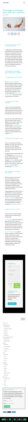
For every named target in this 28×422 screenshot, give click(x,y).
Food (5, 366)
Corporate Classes (8, 328)
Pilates (5, 368)
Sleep (5, 370)
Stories (5, 358)
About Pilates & (6, 325)
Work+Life (5, 377)
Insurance (6, 344)
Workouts (6, 375)
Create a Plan (7, 378)
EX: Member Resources (8, 337)
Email (5, 403)
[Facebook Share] (9, 34)
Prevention (6, 348)
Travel (5, 360)
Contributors (7, 326)
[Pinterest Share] (18, 34)
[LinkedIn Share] (15, 34)
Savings (5, 350)
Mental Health (7, 346)
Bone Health (6, 338)
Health (4, 343)
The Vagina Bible (9, 219)
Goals (5, 380)
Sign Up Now (12, 303)
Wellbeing (6, 335)
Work (5, 385)
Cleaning (6, 364)
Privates (5, 330)
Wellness (5, 363)
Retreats (6, 333)
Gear (5, 356)
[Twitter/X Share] (12, 34)
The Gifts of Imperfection (10, 231)
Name (5, 400)
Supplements (7, 373)
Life (4, 383)
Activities (6, 354)
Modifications (7, 340)
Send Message (17, 285)
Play (4, 353)
